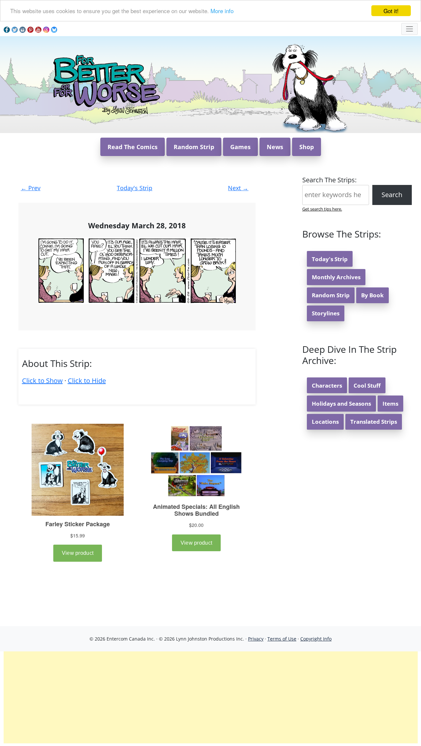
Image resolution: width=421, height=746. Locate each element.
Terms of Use (281, 639)
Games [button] (240, 147)
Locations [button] (325, 421)
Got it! (391, 11)
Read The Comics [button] (133, 147)
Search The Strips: (329, 179)
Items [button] (390, 403)
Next (238, 188)
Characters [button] (327, 385)
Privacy (255, 639)
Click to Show (42, 380)
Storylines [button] (325, 313)
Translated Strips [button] (373, 421)
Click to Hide (87, 380)
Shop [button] (306, 147)
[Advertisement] (210, 697)
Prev (30, 188)
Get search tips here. (322, 209)
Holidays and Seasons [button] (341, 403)
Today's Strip (134, 188)
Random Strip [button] (194, 147)
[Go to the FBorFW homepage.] (105, 83)
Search (392, 194)
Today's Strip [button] (330, 259)
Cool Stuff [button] (367, 385)
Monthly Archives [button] (336, 277)
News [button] (275, 147)
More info (222, 11)
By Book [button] (372, 295)
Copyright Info (316, 639)
